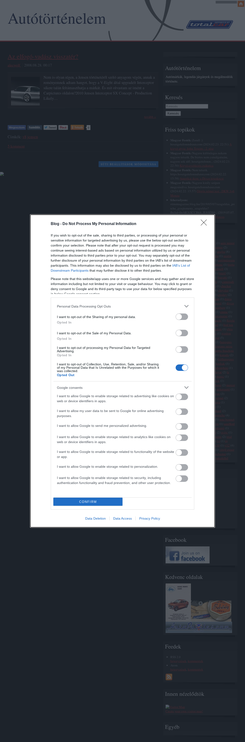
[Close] (205, 224)
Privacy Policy (149, 518)
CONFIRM (88, 502)
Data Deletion (95, 518)
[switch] (182, 316)
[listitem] (122, 306)
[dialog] (122, 371)
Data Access (122, 518)
